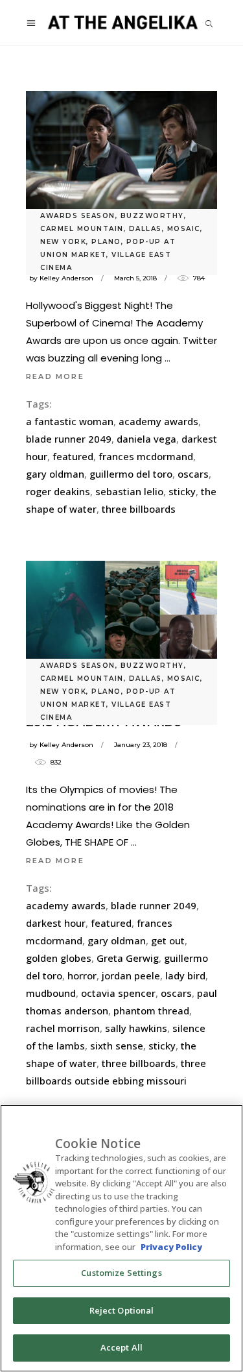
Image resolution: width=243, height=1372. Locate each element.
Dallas (145, 229)
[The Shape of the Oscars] (121, 155)
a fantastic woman (69, 421)
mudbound (51, 992)
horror (82, 975)
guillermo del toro (130, 473)
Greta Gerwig (128, 957)
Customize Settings (121, 1273)
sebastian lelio (129, 491)
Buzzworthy (152, 216)
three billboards (139, 508)
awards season (77, 216)
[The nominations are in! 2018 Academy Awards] (121, 614)
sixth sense (116, 1045)
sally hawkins (136, 1028)
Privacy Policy (171, 1247)
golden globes (58, 957)
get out (168, 940)
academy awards (158, 421)
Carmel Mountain (82, 229)
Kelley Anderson (66, 278)
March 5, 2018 (135, 278)
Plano (106, 242)
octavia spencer (118, 992)
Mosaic (183, 229)
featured (72, 456)
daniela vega (146, 438)
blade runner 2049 (68, 438)
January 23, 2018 (140, 745)
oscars (193, 473)
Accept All (121, 1347)
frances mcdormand (145, 456)
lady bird (185, 975)
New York (63, 242)
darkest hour (56, 922)
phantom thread (151, 1010)
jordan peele (131, 975)
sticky (182, 491)
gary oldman (55, 473)
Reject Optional (121, 1310)
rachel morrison (63, 1028)
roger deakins (58, 491)
